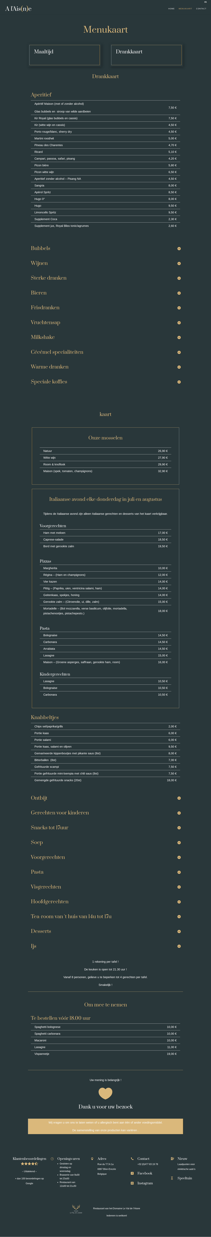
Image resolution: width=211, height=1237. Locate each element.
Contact (201, 9)
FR (205, 2)
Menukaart (185, 9)
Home (171, 9)
